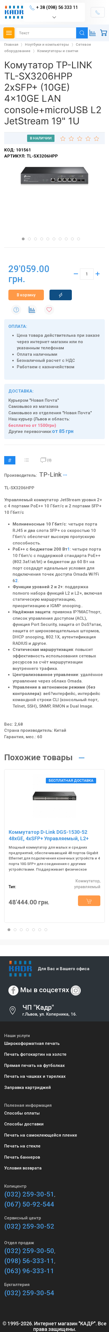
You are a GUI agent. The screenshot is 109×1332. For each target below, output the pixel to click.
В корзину (26, 295)
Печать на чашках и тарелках (35, 1076)
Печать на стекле (22, 1146)
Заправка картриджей (27, 1087)
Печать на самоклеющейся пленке (40, 1135)
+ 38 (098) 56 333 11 (57, 7)
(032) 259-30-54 (29, 1293)
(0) (49, 460)
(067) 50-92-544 (29, 1204)
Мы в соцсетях (44, 990)
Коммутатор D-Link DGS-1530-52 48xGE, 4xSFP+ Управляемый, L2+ (49, 835)
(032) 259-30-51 (29, 1194)
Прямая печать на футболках (34, 1065)
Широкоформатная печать (32, 1043)
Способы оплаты (22, 1113)
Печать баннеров (22, 1157)
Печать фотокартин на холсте (35, 1054)
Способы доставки (24, 1124)
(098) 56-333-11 (29, 1261)
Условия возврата (23, 1168)
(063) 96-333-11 (29, 1271)
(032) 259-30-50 (29, 1251)
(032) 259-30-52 (29, 1226)
